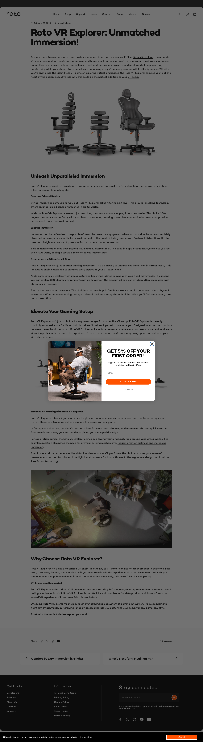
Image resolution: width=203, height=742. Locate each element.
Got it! (181, 737)
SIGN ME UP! (128, 382)
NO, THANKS (128, 390)
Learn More (86, 737)
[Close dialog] (152, 344)
